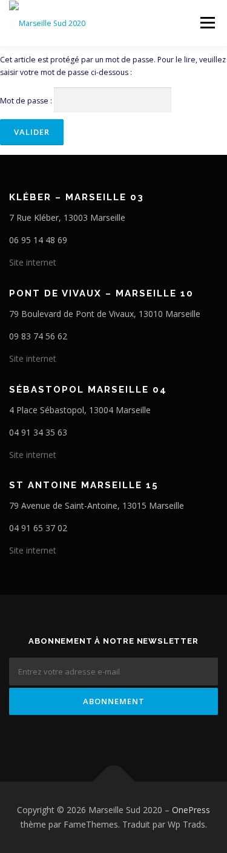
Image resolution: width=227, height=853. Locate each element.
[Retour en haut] (113, 781)
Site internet (32, 262)
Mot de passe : (27, 101)
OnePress (191, 809)
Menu (207, 23)
